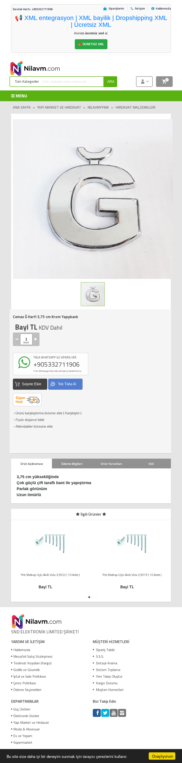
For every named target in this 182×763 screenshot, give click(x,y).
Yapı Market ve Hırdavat (59, 107)
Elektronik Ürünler (26, 715)
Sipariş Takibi (105, 649)
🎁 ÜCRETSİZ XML (91, 44)
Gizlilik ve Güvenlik (26, 669)
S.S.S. (99, 656)
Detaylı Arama (106, 663)
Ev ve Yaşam (22, 735)
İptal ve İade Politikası (29, 676)
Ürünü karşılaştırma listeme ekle (37, 413)
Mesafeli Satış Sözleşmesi (32, 656)
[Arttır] (35, 339)
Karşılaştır (72, 413)
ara (110, 81)
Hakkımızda (21, 649)
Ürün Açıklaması (31, 463)
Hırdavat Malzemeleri (135, 107)
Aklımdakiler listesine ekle (33, 426)
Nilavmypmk (98, 107)
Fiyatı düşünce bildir (28, 419)
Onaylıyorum (162, 756)
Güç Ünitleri (21, 709)
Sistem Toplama (107, 669)
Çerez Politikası (24, 683)
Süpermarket (22, 742)
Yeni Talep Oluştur (109, 676)
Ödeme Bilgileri (71, 463)
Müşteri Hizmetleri (109, 689)
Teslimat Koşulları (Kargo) (32, 663)
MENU (21, 95)
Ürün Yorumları (111, 463)
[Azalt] (17, 339)
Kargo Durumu (106, 683)
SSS (151, 463)
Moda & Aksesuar (26, 729)
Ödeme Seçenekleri (27, 689)
